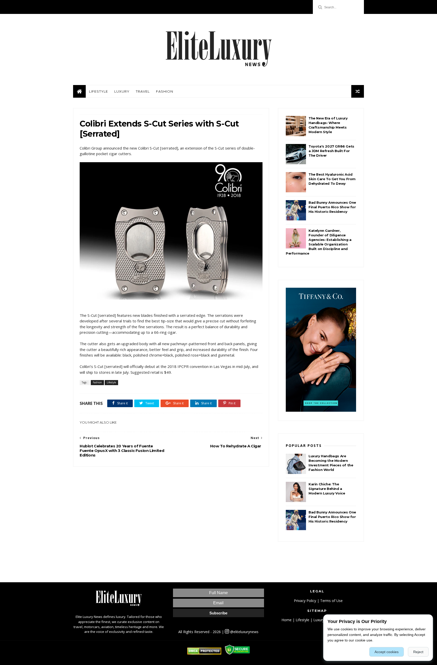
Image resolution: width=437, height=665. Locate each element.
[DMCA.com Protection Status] (204, 653)
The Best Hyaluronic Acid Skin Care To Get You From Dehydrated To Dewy (332, 178)
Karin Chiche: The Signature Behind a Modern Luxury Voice (327, 488)
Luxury (121, 91)
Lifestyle (98, 91)
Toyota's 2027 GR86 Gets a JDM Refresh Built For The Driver (331, 150)
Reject (418, 652)
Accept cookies (387, 652)
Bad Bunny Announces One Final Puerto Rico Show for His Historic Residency (332, 207)
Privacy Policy (305, 600)
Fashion (164, 91)
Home (286, 619)
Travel (143, 91)
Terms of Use (331, 600)
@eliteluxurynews (243, 631)
